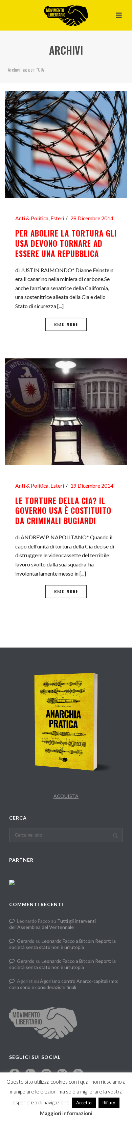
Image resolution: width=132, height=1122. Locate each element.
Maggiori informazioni (66, 1113)
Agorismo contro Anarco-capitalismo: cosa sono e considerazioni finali (63, 984)
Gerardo (26, 941)
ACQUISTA (66, 796)
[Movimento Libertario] (66, 15)
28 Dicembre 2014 (91, 218)
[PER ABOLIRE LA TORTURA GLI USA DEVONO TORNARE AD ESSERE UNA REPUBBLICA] (66, 144)
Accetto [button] (84, 1102)
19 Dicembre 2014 (91, 486)
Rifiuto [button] (109, 1102)
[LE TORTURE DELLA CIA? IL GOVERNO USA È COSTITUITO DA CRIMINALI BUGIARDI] (66, 411)
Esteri (57, 218)
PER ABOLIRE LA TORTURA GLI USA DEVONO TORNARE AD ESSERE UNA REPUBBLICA (66, 243)
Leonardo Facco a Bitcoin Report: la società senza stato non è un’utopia (62, 944)
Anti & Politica (31, 218)
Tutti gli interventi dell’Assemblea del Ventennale (52, 924)
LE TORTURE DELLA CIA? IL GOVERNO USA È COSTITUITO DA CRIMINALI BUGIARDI (63, 511)
